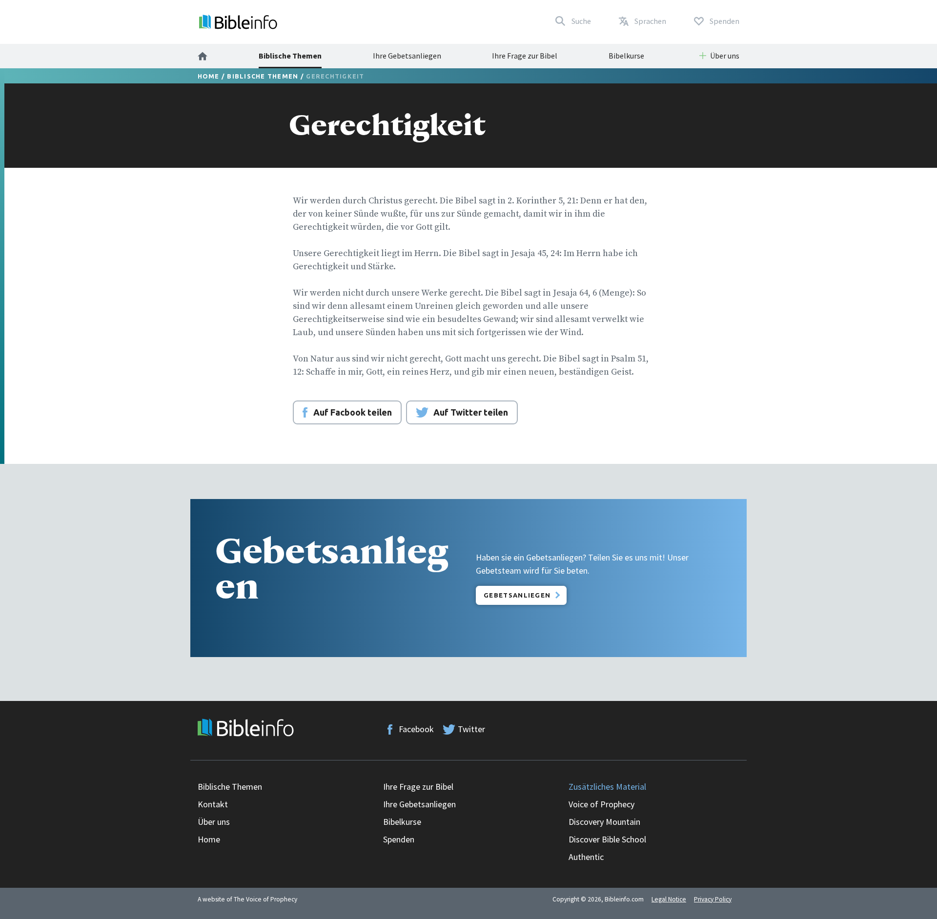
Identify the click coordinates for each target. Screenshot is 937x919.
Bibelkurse (626, 55)
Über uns (214, 821)
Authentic (586, 856)
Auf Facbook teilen (352, 412)
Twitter (471, 729)
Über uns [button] (724, 55)
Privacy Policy (713, 899)
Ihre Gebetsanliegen (407, 55)
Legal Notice (669, 899)
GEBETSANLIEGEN (517, 595)
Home (209, 76)
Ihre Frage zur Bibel (524, 55)
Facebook (416, 729)
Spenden (398, 839)
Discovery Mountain (604, 821)
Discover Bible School (607, 839)
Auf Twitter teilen (470, 412)
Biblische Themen (290, 55)
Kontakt (213, 804)
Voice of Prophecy (601, 804)
